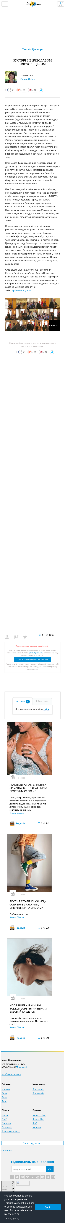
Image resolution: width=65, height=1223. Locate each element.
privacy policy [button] (12, 1218)
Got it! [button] (48, 1207)
